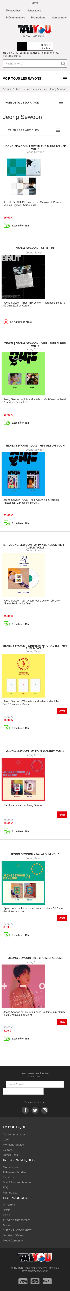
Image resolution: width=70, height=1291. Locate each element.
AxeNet (43, 1270)
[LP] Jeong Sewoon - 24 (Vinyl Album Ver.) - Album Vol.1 (35, 546)
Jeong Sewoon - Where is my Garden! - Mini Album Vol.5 (35, 647)
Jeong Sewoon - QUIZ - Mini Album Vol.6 (35, 445)
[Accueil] (35, 30)
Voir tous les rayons (22, 78)
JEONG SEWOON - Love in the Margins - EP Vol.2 (35, 147)
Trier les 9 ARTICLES (23, 130)
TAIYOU (18, 1268)
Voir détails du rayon (22, 102)
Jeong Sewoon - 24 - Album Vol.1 (35, 854)
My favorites (13, 10)
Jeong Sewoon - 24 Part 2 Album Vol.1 (35, 751)
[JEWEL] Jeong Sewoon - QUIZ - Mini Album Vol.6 (35, 344)
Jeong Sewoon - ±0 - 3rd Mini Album (35, 958)
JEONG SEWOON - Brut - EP (35, 248)
